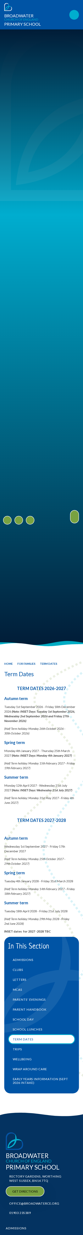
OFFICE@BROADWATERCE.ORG (34, 1203)
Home (8, 663)
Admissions (16, 1228)
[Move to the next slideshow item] (18, 520)
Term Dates (48, 663)
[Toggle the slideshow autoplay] (30, 520)
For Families (26, 663)
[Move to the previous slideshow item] (7, 520)
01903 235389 (20, 1213)
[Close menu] (74, 15)
